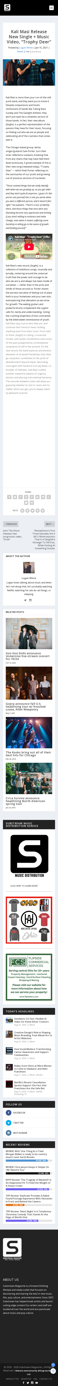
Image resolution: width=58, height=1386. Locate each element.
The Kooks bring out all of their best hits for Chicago (28, 753)
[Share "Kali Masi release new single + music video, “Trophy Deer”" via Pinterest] (32, 497)
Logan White (26, 47)
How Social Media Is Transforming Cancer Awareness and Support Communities (32, 1052)
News (20, 51)
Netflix (39, 1091)
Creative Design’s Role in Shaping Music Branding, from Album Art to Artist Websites (33, 1035)
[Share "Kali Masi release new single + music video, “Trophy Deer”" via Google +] (20, 497)
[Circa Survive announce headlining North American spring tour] (29, 778)
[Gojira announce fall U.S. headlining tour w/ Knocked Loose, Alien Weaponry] (29, 683)
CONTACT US (45, 1378)
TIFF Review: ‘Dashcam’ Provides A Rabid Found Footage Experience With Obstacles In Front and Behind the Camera (29, 1198)
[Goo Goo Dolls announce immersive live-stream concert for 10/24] (29, 633)
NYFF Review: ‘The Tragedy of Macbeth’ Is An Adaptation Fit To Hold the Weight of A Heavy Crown (28, 1182)
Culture (31, 1024)
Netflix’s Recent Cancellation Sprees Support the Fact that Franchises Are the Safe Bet (30, 1085)
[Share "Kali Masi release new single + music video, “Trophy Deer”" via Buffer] (43, 497)
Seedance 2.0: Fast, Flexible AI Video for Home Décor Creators (31, 1020)
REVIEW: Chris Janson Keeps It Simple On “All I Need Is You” (27, 1168)
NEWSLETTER (12, 1378)
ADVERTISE (26, 1378)
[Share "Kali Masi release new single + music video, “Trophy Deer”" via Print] (32, 503)
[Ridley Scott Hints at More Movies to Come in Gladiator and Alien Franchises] (9, 1067)
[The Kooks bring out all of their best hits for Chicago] (29, 732)
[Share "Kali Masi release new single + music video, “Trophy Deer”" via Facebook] (9, 497)
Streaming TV (20, 1094)
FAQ (35, 1378)
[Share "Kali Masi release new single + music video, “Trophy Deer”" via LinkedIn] (37, 497)
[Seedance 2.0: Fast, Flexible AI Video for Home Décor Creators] (9, 1020)
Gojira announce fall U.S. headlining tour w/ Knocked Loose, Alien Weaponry (26, 706)
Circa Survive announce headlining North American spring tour (25, 801)
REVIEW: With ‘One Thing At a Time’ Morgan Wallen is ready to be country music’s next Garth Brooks (26, 1154)
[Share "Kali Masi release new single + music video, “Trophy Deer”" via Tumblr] (26, 497)
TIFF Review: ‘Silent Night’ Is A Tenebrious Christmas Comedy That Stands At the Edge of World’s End (28, 1214)
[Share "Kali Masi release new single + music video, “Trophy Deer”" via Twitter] (15, 497)
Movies (39, 1074)
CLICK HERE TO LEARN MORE (24, 885)
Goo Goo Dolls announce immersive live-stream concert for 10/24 (28, 656)
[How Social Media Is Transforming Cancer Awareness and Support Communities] (9, 1050)
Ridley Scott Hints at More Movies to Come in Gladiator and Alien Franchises (33, 1068)
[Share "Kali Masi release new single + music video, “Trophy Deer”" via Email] (26, 503)
